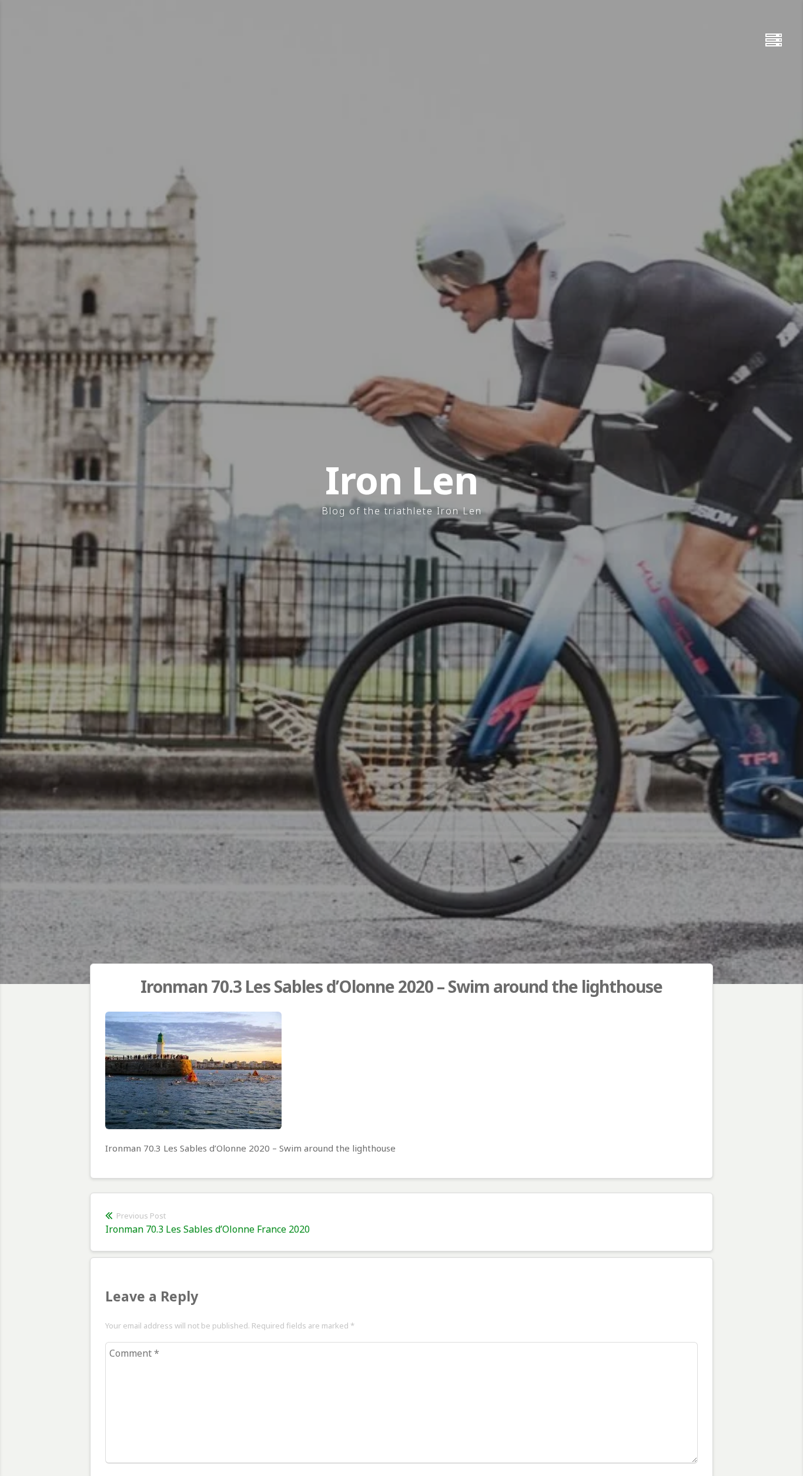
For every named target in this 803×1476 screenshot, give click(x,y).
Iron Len (401, 480)
